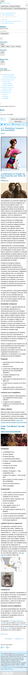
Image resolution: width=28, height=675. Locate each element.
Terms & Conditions (20, 665)
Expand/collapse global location (26, 124)
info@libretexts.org (8, 669)
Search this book (4, 28)
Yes (4, 647)
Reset (2, 44)
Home (8, 124)
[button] (5, 96)
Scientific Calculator (8, 85)
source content (8, 628)
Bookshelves (17, 124)
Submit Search (4, 33)
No (9, 647)
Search (3, 673)
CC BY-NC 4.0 (23, 624)
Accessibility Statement (6, 667)
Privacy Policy (11, 665)
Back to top (3, 634)
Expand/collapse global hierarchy (2, 125)
